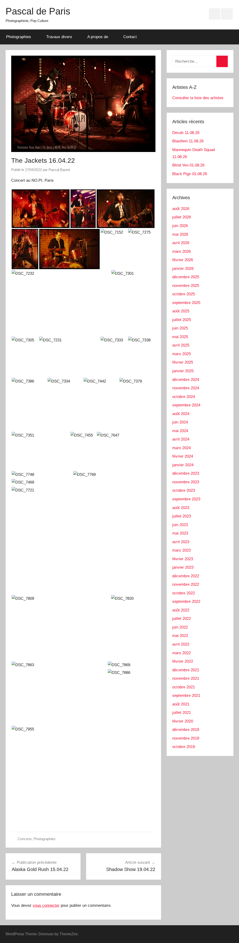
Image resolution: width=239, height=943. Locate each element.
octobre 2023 (183, 490)
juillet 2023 (181, 516)
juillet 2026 (181, 217)
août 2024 (180, 414)
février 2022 (182, 661)
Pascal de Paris (38, 11)
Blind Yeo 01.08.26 (188, 165)
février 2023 (182, 559)
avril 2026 (180, 243)
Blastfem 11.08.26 (188, 141)
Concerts (25, 839)
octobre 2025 (183, 294)
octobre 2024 (183, 396)
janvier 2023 (182, 567)
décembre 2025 (185, 277)
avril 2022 (180, 644)
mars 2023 (181, 550)
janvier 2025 (182, 371)
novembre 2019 (185, 738)
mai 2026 (180, 234)
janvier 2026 (182, 268)
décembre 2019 (185, 729)
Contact (130, 37)
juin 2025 (180, 328)
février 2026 (182, 260)
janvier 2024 (182, 465)
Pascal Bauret (59, 170)
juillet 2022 (181, 618)
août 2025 (180, 311)
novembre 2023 (185, 482)
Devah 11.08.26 (185, 132)
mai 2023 (180, 533)
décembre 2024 (185, 379)
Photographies (18, 37)
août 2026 (180, 208)
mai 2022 (180, 635)
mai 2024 (180, 431)
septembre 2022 (186, 601)
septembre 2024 (186, 405)
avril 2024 (180, 439)
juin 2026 (180, 226)
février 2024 (182, 456)
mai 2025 (180, 337)
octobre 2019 (183, 746)
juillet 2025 (181, 320)
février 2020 (182, 721)
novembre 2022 (185, 584)
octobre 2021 (183, 687)
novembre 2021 (185, 678)
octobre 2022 (183, 593)
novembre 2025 (185, 285)
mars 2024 (181, 448)
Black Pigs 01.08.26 (189, 174)
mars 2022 (181, 653)
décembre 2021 (185, 670)
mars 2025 (181, 354)
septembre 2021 (186, 695)
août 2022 (180, 610)
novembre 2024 (185, 388)
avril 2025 (180, 345)
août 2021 (180, 704)
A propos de (97, 37)
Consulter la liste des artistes (197, 98)
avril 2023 (180, 542)
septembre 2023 (186, 499)
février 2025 (182, 362)
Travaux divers (59, 37)
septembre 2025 (186, 302)
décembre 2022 (185, 576)
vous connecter (46, 905)
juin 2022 (180, 627)
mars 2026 (181, 251)
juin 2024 (180, 422)
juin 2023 (180, 525)
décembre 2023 (185, 473)
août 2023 (180, 508)
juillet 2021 (181, 712)
